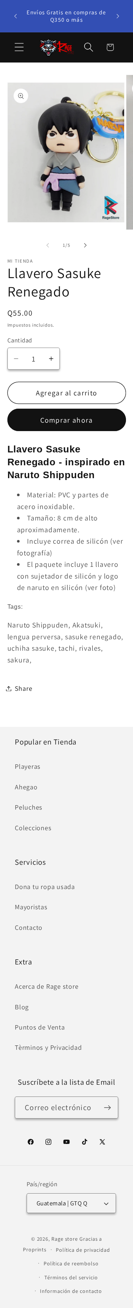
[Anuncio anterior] (15, 16)
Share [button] (24, 688)
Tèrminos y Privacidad (48, 1047)
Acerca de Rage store (47, 986)
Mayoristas (31, 906)
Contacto (28, 927)
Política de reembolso (71, 1263)
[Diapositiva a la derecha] (85, 245)
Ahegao (26, 786)
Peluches (28, 807)
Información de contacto (71, 1290)
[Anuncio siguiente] (118, 16)
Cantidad (19, 340)
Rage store (64, 1238)
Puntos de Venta (40, 1027)
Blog (22, 1006)
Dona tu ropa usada (45, 886)
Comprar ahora (66, 420)
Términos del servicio (71, 1277)
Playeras (28, 766)
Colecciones (33, 827)
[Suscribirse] (107, 1107)
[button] (19, 47)
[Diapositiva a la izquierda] (48, 245)
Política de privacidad (83, 1249)
